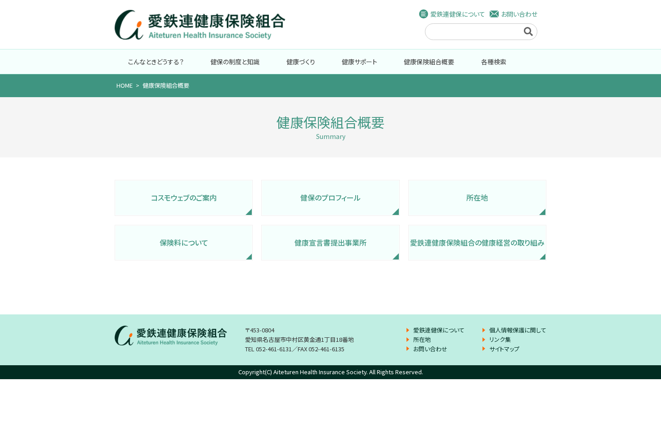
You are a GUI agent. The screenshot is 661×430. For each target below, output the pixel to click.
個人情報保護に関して (517, 330)
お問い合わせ (519, 13)
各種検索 (493, 61)
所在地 (422, 339)
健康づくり (300, 61)
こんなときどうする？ (156, 61)
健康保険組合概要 (429, 61)
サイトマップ (504, 349)
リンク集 (500, 339)
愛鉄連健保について (457, 13)
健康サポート (359, 61)
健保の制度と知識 (234, 61)
